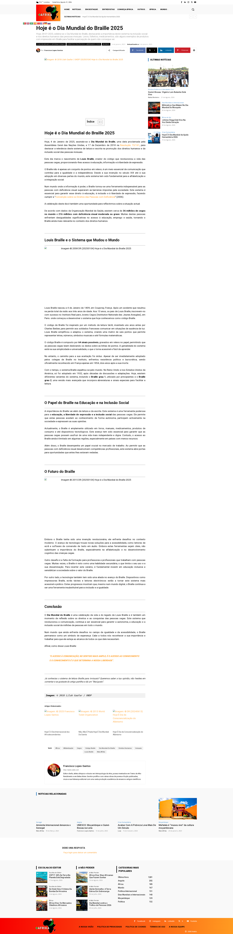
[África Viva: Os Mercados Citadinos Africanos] (41, 905)
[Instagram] (188, 2)
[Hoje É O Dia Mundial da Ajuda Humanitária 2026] (154, 137)
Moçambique (163, 822)
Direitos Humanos (125, 748)
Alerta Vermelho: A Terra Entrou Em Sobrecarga (100, 890)
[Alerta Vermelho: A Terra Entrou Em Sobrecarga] (81, 891)
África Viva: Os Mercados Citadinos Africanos (60, 904)
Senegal (39, 822)
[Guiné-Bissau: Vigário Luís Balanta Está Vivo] (168, 75)
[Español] (35, 23)
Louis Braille (89, 752)
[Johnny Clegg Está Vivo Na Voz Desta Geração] (154, 123)
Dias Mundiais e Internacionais (51, 44)
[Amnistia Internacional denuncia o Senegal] (55, 809)
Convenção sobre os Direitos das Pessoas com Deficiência (85, 197)
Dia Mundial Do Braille (107, 748)
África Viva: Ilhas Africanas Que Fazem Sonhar (101, 876)
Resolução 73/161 (130, 145)
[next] (195, 16)
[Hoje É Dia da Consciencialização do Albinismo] (128, 719)
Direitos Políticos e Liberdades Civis (84, 44)
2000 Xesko (192, 931)
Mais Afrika (101, 752)
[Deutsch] (45, 23)
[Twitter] (191, 2)
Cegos (79, 748)
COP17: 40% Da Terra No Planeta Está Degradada (59, 876)
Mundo (106, 44)
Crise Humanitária (168, 132)
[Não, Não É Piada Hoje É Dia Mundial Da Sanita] (94, 719)
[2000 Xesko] (185, 931)
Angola (79, 822)
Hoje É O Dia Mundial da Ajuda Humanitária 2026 (175, 136)
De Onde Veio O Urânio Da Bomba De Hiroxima (60, 890)
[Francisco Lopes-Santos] (38, 50)
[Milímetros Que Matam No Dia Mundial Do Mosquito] (154, 108)
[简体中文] (38, 23)
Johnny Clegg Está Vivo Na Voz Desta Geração (174, 121)
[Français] (42, 23)
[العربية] (31, 23)
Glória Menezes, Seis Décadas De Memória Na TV (102, 17)
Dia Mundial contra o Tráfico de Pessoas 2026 (100, 904)
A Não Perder (94, 872)
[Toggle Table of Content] (99, 122)
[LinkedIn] (185, 2)
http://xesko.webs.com (71, 770)
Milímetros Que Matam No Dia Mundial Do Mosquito (175, 106)
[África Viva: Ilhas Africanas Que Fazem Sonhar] (81, 877)
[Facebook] (181, 2)
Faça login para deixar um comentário (80, 852)
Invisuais (138, 748)
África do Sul (166, 117)
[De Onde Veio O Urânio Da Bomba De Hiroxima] (41, 891)
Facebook (141, 921)
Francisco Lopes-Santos (53, 50)
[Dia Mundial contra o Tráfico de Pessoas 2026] (81, 905)
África (58, 748)
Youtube (193, 921)
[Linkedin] (165, 921)
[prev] (191, 16)
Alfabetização (68, 748)
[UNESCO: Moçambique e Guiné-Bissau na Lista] (96, 809)
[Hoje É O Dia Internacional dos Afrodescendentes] (60, 719)
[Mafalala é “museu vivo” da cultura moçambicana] (178, 809)
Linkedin (171, 921)
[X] (179, 921)
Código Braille (90, 748)
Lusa (119, 831)
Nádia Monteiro (153, 97)
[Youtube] (195, 2)
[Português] (24, 23)
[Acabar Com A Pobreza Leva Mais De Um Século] (137, 809)
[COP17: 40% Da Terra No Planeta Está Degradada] (41, 877)
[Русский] (49, 23)
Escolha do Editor (55, 872)
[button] (193, 9)
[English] (28, 23)
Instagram (156, 921)
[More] (194, 50)
